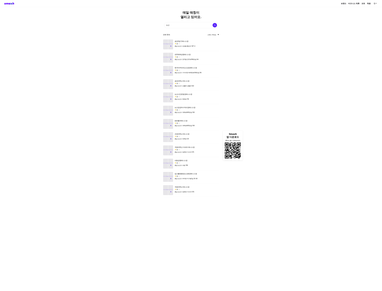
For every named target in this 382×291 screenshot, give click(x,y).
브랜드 (343, 3)
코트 (363, 3)
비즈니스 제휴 (354, 3)
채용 (369, 3)
